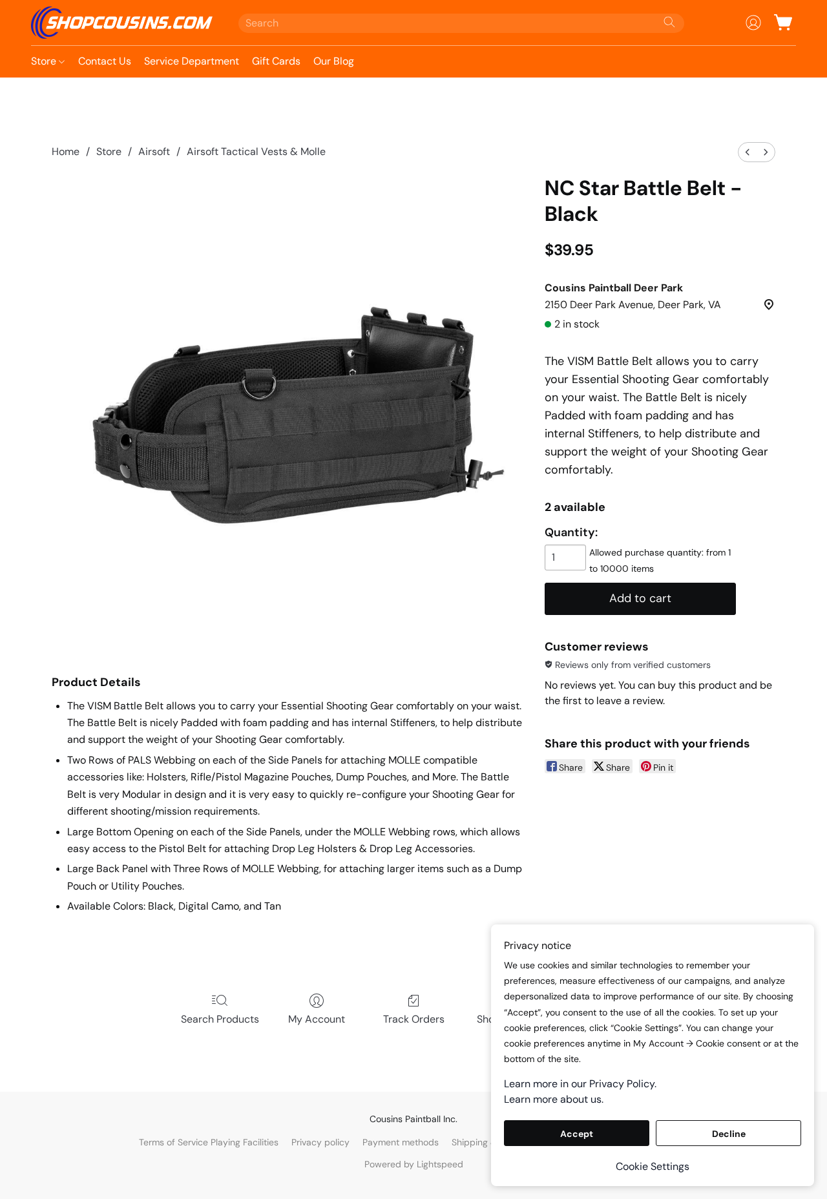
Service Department (191, 61)
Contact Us (104, 61)
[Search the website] (669, 22)
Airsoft (154, 151)
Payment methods (400, 1142)
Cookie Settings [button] (652, 1166)
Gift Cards (276, 61)
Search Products (220, 1019)
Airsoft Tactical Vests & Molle (256, 151)
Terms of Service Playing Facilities (208, 1142)
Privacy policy (320, 1142)
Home (65, 151)
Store (45, 61)
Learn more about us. (553, 1099)
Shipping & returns (490, 1142)
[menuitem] (747, 152)
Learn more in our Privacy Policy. (580, 1083)
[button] (122, 22)
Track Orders (414, 1019)
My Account (316, 1019)
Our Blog (333, 61)
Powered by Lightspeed (413, 1164)
